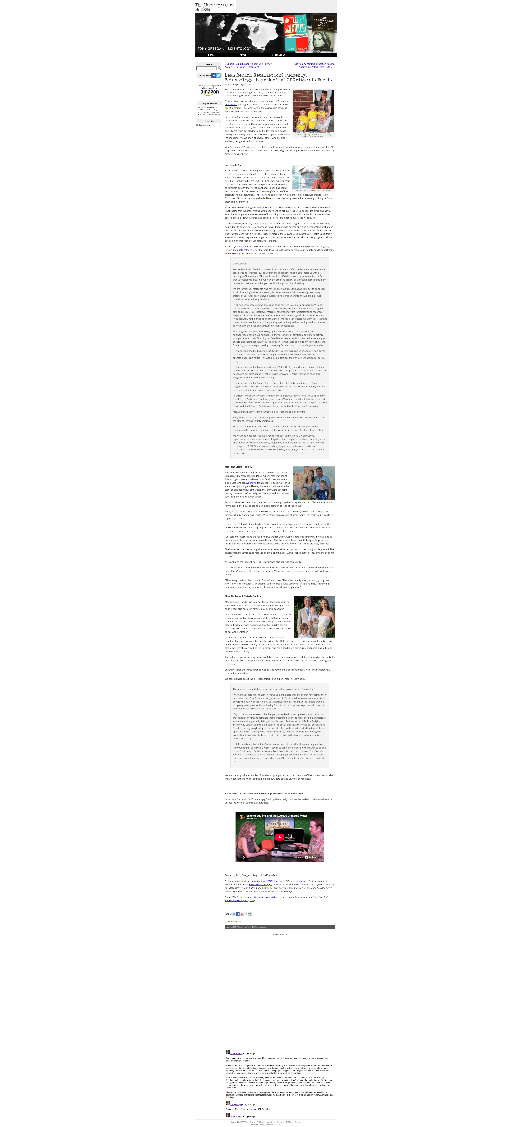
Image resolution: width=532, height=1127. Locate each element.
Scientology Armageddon (260, 927)
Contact (298, 1122)
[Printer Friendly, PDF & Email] (234, 923)
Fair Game (248, 927)
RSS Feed (289, 1122)
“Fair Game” (231, 104)
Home (211, 54)
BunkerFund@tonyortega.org (240, 900)
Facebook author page (260, 884)
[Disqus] (280, 1012)
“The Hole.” (260, 194)
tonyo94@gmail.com (271, 880)
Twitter (302, 880)
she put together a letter (246, 249)
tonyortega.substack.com (210, 114)
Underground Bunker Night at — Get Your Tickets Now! (248, 65)
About (243, 54)
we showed (252, 482)
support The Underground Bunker (263, 897)
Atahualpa (276, 1124)
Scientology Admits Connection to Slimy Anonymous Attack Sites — (314, 65)
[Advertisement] (286, 6)
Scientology (278, 54)
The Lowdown (215, 58)
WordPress (265, 1124)
